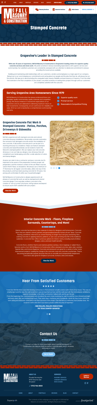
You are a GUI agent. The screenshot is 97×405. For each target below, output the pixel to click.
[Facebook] (5, 2)
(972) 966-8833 (71, 3)
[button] (51, 168)
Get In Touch (48, 354)
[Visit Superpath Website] (12, 401)
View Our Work (10, 191)
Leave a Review (86, 376)
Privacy (63, 402)
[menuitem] (15, 2)
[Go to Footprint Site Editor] (85, 401)
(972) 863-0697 (88, 3)
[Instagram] (2, 2)
